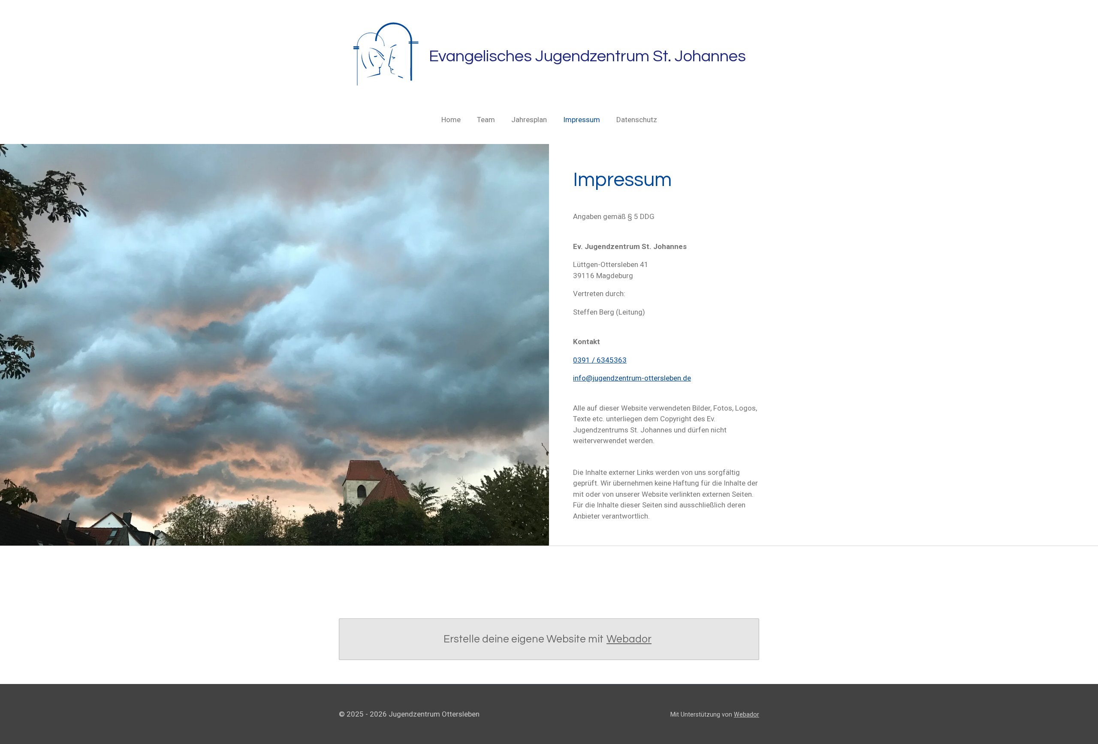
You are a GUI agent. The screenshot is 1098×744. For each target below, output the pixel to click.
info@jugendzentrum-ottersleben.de (632, 378)
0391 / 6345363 (600, 360)
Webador (629, 639)
